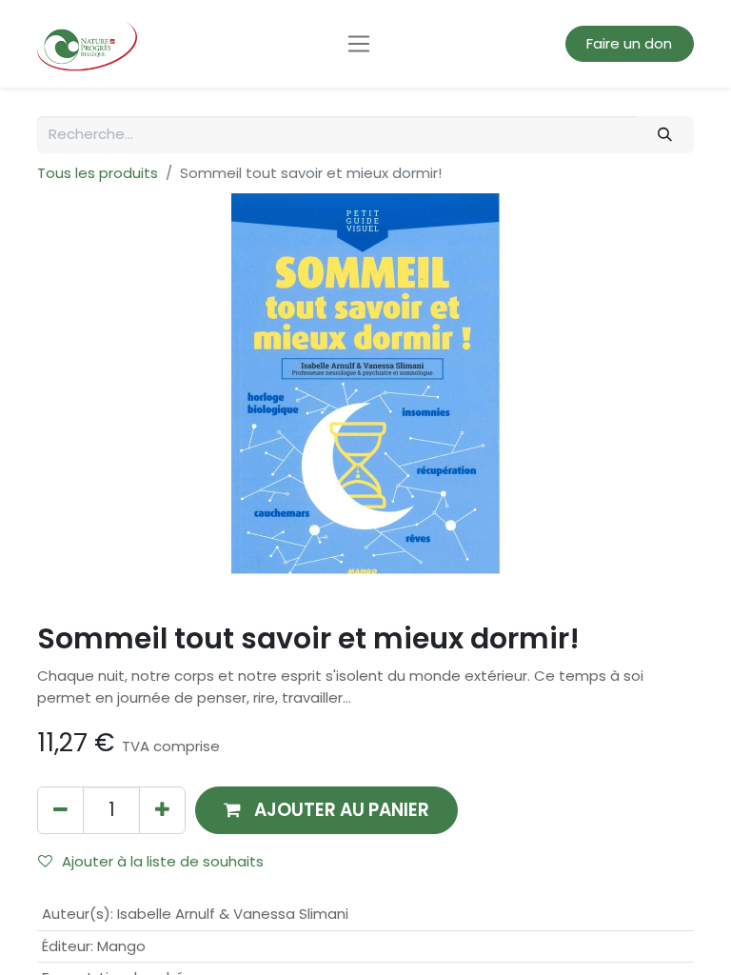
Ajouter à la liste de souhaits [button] (163, 861)
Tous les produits (97, 173)
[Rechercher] (665, 134)
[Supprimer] (60, 809)
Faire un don (629, 43)
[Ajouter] (162, 809)
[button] (326, 809)
